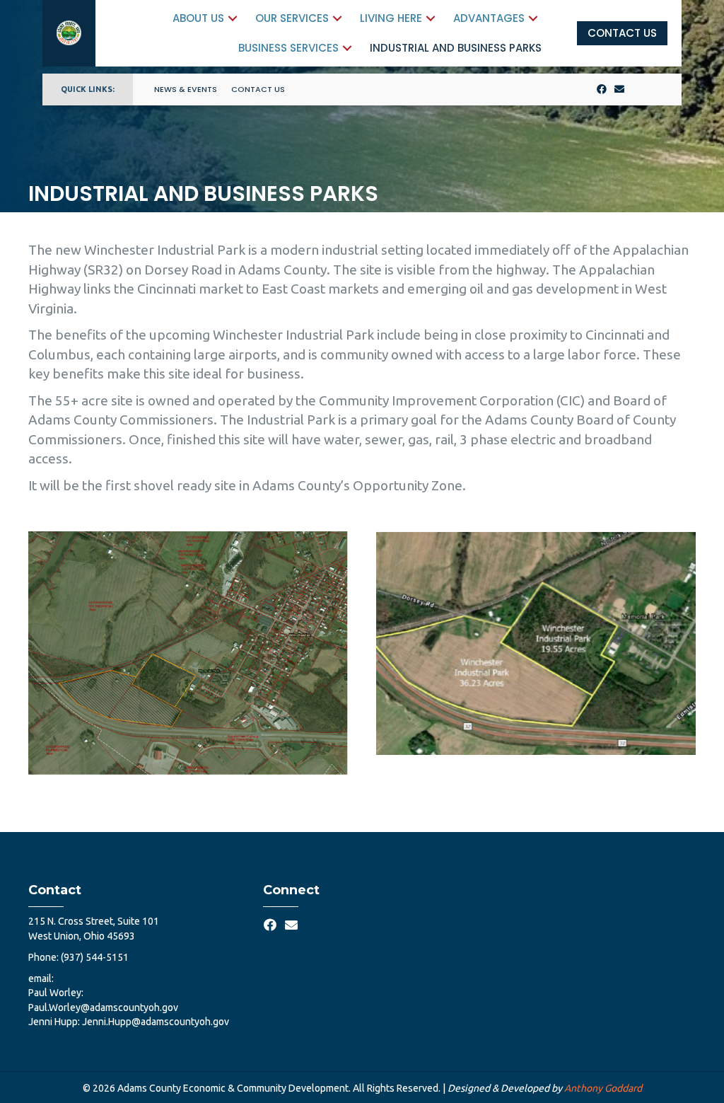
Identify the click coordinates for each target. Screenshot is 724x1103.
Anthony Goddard (603, 1088)
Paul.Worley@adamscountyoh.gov (103, 1007)
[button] (232, 18)
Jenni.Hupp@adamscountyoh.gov (155, 1021)
